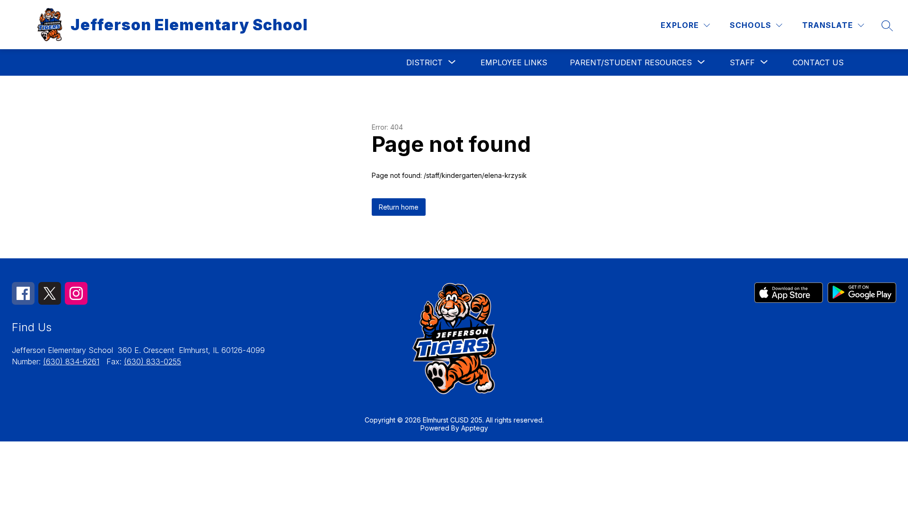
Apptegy (474, 428)
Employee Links (513, 62)
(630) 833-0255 (152, 361)
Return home (399, 207)
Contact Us (818, 62)
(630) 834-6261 (71, 361)
